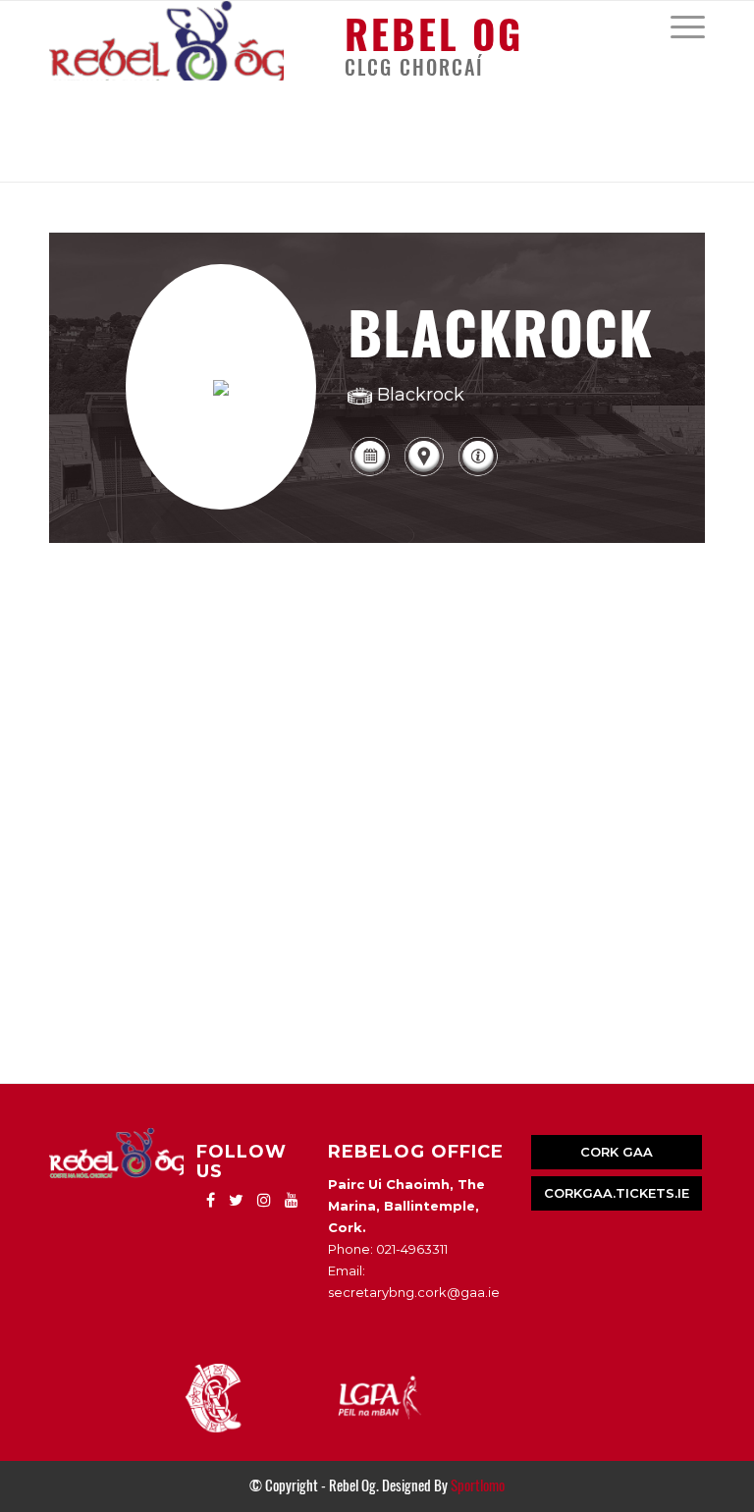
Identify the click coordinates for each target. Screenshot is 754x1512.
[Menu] (678, 25)
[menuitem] (678, 25)
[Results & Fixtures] (370, 473)
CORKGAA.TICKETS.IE (616, 1193)
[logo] (166, 41)
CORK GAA (616, 1152)
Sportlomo (478, 1485)
